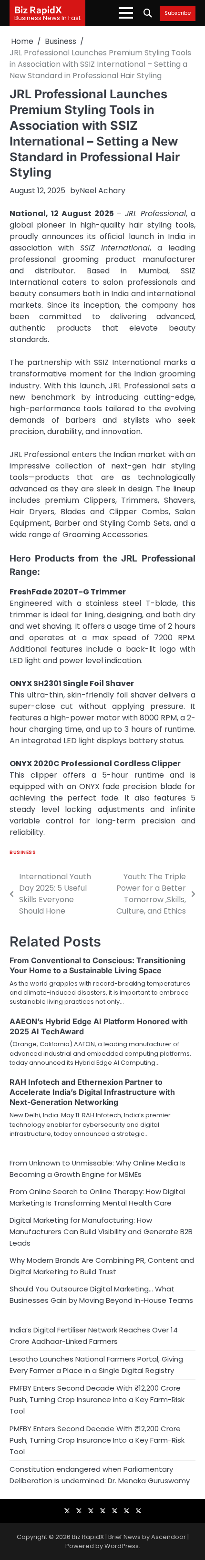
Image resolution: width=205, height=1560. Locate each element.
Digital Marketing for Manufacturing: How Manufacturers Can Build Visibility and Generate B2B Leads (101, 1231)
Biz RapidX (38, 9)
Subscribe (177, 13)
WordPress (121, 1545)
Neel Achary (102, 190)
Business (23, 852)
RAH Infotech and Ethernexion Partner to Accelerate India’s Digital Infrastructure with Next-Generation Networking (92, 1092)
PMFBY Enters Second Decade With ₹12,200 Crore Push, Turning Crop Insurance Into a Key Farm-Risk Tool (97, 1399)
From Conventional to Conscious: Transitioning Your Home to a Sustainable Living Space (97, 965)
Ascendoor (168, 1536)
